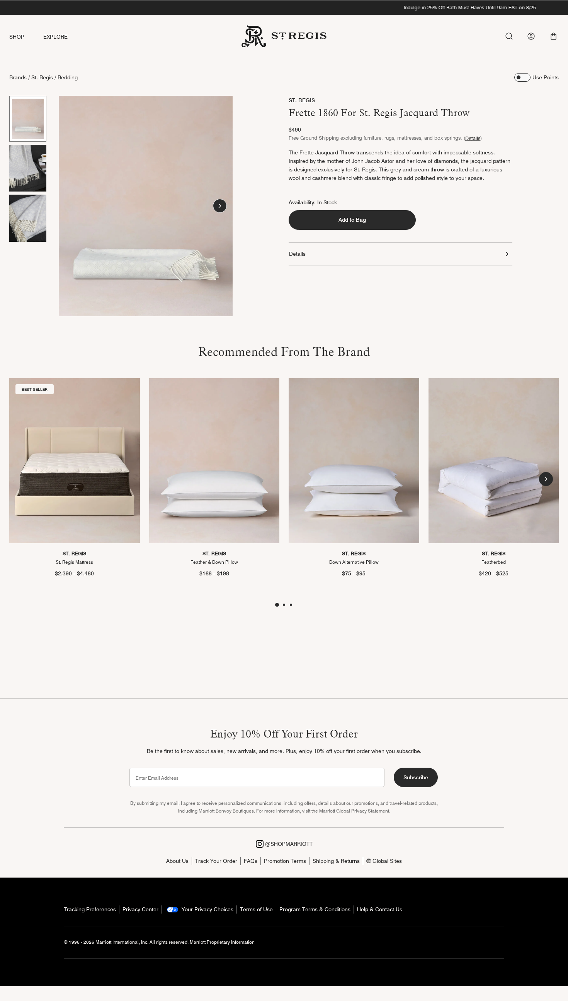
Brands (18, 77)
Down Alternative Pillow (354, 562)
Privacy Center (140, 909)
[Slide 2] (27, 168)
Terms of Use (256, 909)
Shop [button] (17, 37)
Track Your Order (216, 861)
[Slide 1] (27, 119)
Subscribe (415, 777)
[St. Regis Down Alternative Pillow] (354, 460)
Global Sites (386, 861)
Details (472, 138)
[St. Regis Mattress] (74, 460)
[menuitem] (26, 36)
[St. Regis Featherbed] (494, 460)
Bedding (68, 77)
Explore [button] (55, 37)
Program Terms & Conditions (314, 909)
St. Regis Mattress (74, 562)
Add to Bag (352, 220)
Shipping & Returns (336, 861)
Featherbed (493, 562)
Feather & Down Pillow (214, 562)
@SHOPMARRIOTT (288, 844)
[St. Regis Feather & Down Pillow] (214, 460)
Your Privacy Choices (206, 909)
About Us (177, 861)
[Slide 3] (27, 218)
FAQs (250, 861)
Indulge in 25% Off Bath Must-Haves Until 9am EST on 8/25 (284, 7)
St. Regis (42, 77)
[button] (553, 36)
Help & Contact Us (379, 909)
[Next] (220, 206)
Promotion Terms (285, 861)
